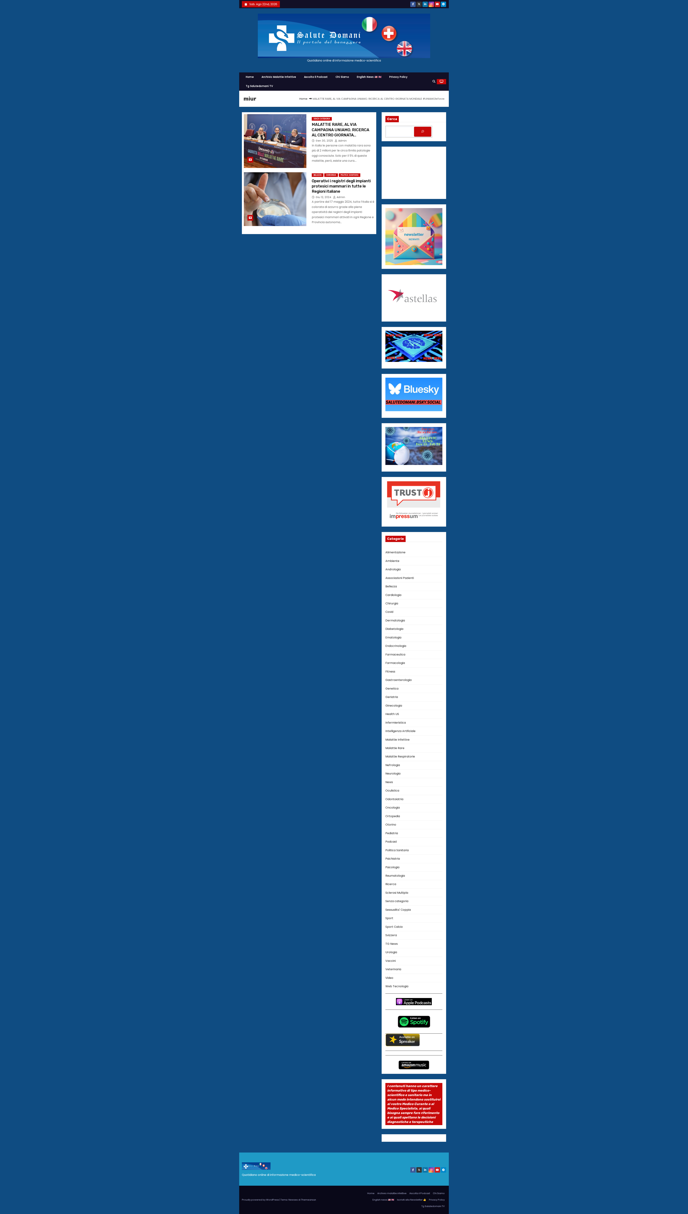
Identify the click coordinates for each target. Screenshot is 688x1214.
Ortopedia (392, 816)
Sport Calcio (394, 927)
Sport (389, 918)
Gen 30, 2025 (325, 140)
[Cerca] (422, 132)
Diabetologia (394, 629)
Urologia (391, 952)
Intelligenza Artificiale (400, 731)
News (389, 782)
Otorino (390, 825)
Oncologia (392, 808)
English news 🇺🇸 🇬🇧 (369, 77)
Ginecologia (393, 706)
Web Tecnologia (396, 986)
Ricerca (390, 884)
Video (389, 978)
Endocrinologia (395, 646)
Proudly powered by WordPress (261, 1199)
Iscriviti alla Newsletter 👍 (411, 1199)
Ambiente (392, 561)
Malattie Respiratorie (400, 756)
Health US (392, 714)
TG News (391, 944)
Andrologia (393, 569)
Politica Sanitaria (350, 175)
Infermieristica (395, 723)
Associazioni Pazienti (399, 578)
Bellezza (318, 175)
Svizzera (391, 935)
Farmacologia (395, 663)
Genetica (391, 688)
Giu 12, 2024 (324, 197)
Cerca (392, 119)
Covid (389, 612)
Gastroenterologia (398, 680)
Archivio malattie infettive (279, 77)
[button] (434, 81)
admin (342, 140)
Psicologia (392, 867)
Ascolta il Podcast (316, 77)
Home (250, 77)
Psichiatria (392, 859)
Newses (293, 1199)
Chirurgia (331, 175)
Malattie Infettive (397, 740)
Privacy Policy (398, 77)
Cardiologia (393, 595)
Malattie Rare (394, 748)
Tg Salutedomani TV (259, 86)
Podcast (391, 842)
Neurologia (392, 773)
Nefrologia (392, 765)
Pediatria (391, 833)
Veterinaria (393, 969)
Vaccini (390, 961)
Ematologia (393, 637)
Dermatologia (395, 620)
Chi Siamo (342, 77)
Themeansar (308, 1199)
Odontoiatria (394, 799)
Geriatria (391, 697)
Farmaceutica (395, 654)
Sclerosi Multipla (396, 893)
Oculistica (392, 790)
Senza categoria (322, 118)
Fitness (390, 671)
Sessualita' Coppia (398, 910)
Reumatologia (395, 876)
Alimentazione (395, 552)
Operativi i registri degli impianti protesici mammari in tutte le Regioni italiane (341, 186)
